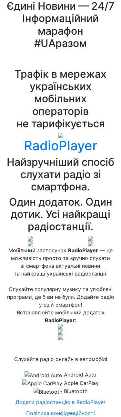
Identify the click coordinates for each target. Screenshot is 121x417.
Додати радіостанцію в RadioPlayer (60, 402)
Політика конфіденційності (60, 413)
